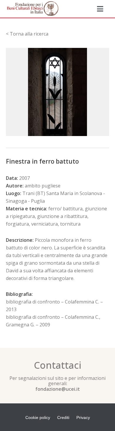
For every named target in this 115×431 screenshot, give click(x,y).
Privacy (83, 417)
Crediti (63, 417)
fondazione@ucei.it (57, 389)
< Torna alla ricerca (27, 34)
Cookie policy (37, 417)
